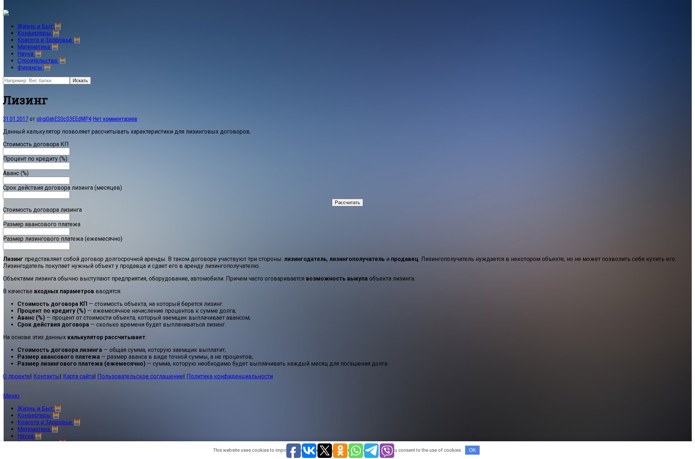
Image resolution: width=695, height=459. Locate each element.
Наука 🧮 (29, 53)
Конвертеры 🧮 (38, 33)
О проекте (16, 376)
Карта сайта (78, 376)
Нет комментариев (115, 118)
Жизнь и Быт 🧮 (39, 26)
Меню (11, 395)
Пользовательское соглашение (140, 376)
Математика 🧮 (38, 46)
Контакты (46, 376)
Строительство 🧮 (41, 60)
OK (472, 450)
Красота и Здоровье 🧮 (49, 40)
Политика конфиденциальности (229, 376)
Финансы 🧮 (34, 67)
